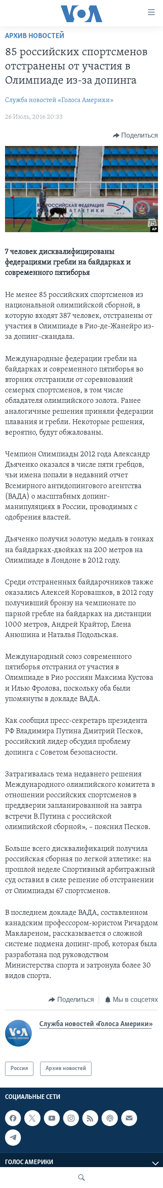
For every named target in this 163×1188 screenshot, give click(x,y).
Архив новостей (34, 36)
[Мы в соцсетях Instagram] (71, 1118)
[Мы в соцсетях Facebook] (13, 1118)
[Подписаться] (129, 1118)
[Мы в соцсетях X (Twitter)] (32, 1118)
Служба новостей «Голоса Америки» (59, 100)
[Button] (135, 135)
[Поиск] (81, 1177)
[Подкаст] (109, 1118)
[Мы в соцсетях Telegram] (13, 1137)
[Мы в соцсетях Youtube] (52, 1118)
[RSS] (90, 1118)
